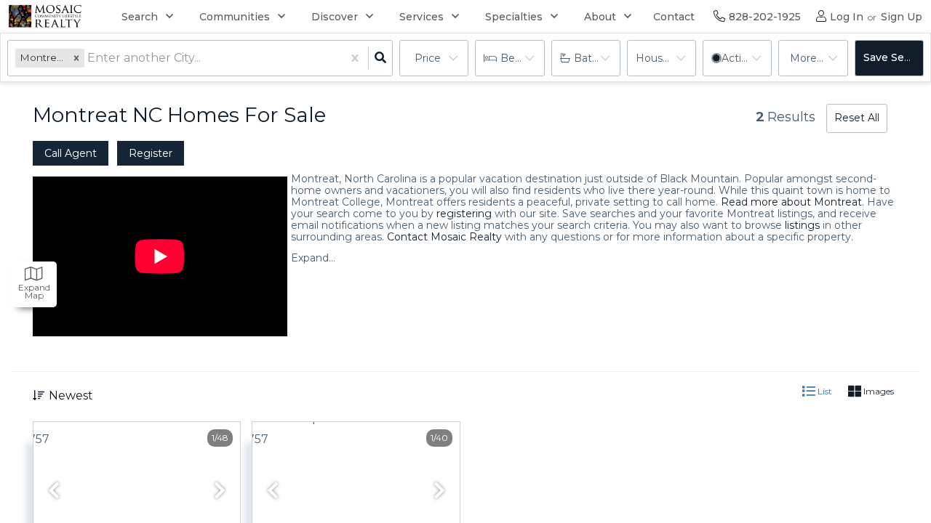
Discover (334, 16)
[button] (76, 58)
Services (421, 16)
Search (139, 16)
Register (150, 153)
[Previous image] (53, 491)
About (600, 16)
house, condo (666, 58)
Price (428, 58)
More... (806, 58)
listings (802, 225)
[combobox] (88, 58)
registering (464, 213)
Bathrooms (597, 58)
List (823, 391)
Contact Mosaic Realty (444, 236)
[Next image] (219, 491)
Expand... (313, 258)
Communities (234, 16)
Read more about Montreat (791, 201)
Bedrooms (522, 58)
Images (877, 391)
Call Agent (70, 153)
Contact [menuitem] (674, 16)
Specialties (514, 16)
